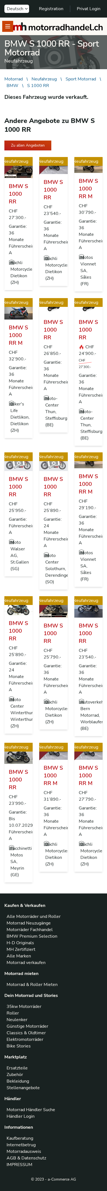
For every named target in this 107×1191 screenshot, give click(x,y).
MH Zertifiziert (21, 949)
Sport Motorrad (81, 79)
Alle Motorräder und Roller (34, 916)
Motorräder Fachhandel (30, 930)
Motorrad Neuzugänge (29, 923)
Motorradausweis (24, 1151)
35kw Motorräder (24, 1007)
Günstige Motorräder (27, 1026)
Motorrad (13, 79)
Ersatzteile (17, 1068)
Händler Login (21, 1116)
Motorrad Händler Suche (31, 1110)
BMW (12, 86)
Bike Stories (19, 1046)
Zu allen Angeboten (28, 145)
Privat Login (88, 9)
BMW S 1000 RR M (88, 188)
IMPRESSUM (19, 1165)
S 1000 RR (38, 86)
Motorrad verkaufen (26, 963)
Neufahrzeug (44, 79)
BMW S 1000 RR (18, 194)
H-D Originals (20, 943)
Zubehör (15, 1075)
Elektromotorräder (25, 1039)
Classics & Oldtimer (26, 1033)
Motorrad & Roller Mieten (32, 985)
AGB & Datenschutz (26, 1158)
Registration (51, 9)
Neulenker (17, 1020)
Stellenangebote (23, 1088)
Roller (13, 1013)
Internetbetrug (21, 1145)
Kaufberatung (20, 1138)
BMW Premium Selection (32, 936)
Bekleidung (18, 1081)
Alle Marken (19, 956)
